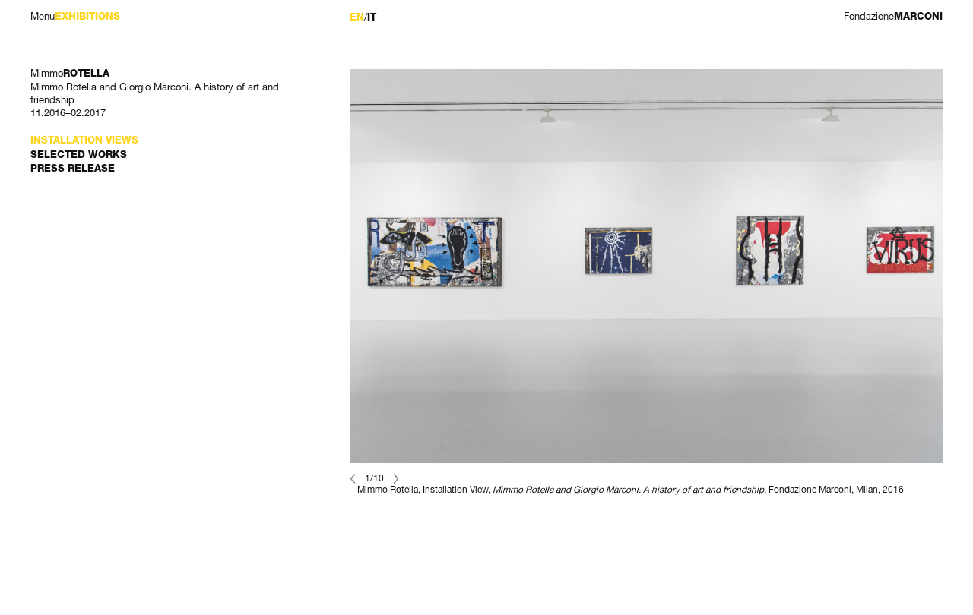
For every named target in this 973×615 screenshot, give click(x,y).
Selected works (78, 154)
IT (371, 17)
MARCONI (893, 16)
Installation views (84, 140)
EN (357, 17)
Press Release (72, 168)
